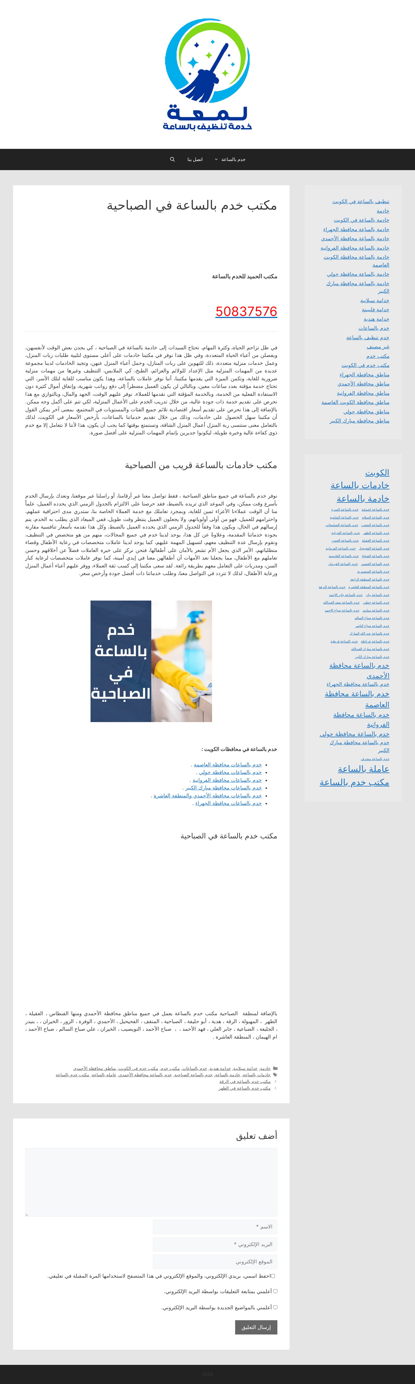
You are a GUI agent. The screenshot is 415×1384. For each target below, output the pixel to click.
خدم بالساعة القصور (375, 564)
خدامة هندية (220, 1068)
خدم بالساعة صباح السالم (372, 618)
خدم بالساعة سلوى (375, 610)
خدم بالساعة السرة (344, 510)
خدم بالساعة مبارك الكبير (372, 657)
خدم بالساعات (194, 1068)
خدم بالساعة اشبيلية (375, 510)
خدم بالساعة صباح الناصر (372, 626)
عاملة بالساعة (104, 1074)
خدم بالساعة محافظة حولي (354, 734)
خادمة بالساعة (227, 1074)
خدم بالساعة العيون (345, 541)
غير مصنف (378, 347)
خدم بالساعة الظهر (376, 533)
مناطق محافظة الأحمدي (94, 1068)
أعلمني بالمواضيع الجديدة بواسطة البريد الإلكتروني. (216, 1307)
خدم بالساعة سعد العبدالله (341, 603)
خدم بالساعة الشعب (375, 525)
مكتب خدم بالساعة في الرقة (245, 1081)
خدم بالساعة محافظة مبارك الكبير (359, 746)
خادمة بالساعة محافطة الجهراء (356, 229)
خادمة (265, 1068)
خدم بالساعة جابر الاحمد (346, 595)
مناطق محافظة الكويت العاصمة (355, 402)
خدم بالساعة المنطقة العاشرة (368, 587)
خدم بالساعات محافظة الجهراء (228, 803)
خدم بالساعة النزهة (332, 587)
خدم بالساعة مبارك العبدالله (370, 649)
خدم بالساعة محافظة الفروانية (361, 719)
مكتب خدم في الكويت (138, 1068)
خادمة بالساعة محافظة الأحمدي (355, 238)
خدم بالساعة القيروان (343, 564)
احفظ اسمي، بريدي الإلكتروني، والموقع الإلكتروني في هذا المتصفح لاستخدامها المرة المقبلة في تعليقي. (159, 1276)
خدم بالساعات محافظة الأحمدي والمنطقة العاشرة (208, 796)
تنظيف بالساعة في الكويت (360, 201)
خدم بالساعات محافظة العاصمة (228, 765)
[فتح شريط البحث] (172, 159)
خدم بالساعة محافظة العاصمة (357, 699)
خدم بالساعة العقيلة (375, 541)
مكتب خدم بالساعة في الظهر (245, 1088)
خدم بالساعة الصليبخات (342, 525)
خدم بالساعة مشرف (375, 759)
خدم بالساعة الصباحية (193, 1074)
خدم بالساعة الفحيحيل (374, 548)
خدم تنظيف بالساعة (367, 337)
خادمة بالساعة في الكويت (361, 220)
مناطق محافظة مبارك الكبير (359, 421)
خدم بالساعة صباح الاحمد (342, 610)
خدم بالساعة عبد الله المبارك (369, 633)
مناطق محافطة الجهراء (364, 375)
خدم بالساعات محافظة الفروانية (227, 780)
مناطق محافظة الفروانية (363, 393)
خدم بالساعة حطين (376, 603)
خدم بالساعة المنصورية (373, 572)
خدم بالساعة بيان (377, 595)
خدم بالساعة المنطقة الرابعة (369, 579)
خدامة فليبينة (375, 310)
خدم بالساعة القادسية (344, 556)
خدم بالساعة (233, 159)
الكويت (377, 472)
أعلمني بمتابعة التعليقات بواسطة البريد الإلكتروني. (218, 1291)
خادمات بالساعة (257, 1074)
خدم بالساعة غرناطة (375, 641)
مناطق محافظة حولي (366, 412)
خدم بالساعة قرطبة (344, 641)
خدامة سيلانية (245, 1068)
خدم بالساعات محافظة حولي (230, 772)
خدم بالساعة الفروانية (341, 548)
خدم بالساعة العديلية (345, 533)
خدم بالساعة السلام (375, 517)
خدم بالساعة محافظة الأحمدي (145, 1074)
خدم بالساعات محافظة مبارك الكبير (223, 788)
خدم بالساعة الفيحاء (375, 556)
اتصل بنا (195, 159)
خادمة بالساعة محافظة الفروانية (355, 248)
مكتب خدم (170, 1068)
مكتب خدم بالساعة (72, 1074)
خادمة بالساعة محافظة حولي (358, 274)
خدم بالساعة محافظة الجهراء (358, 684)
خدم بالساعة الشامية (344, 517)
